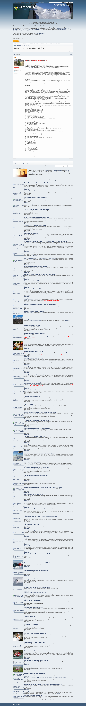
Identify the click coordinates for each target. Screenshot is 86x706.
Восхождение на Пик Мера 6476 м (33, 366)
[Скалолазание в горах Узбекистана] (18, 498)
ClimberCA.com (17, 165)
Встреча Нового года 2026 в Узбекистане (34, 343)
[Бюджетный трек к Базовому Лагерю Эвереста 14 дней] (18, 513)
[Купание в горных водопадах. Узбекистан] (18, 640)
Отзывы (26, 165)
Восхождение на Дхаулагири (31, 319)
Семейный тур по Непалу (30, 546)
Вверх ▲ (71, 704)
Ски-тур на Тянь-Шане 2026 (31, 233)
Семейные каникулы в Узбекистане (33, 607)
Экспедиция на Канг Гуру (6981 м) (33, 298)
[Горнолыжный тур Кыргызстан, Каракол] (18, 229)
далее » (70, 51)
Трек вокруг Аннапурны (30, 530)
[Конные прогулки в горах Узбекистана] (18, 646)
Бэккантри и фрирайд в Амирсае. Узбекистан (36, 570)
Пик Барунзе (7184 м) (28, 312)
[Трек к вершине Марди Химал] (18, 527)
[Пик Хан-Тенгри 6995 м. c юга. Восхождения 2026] (18, 590)
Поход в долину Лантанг (30, 444)
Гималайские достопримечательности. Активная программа (40, 516)
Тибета (28, 30)
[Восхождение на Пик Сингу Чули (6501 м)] (18, 354)
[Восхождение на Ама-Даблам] (18, 329)
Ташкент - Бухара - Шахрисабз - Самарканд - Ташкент (38, 190)
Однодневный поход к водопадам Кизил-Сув (36, 266)
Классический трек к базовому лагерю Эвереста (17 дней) (39, 274)
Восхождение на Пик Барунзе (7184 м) (34, 311)
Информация (42, 165)
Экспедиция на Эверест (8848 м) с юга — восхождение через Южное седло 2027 (45, 677)
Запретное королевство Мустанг (32, 462)
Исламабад (55, 170)
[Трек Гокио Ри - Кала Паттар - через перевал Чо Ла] (18, 557)
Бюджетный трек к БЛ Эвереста (30, 510)
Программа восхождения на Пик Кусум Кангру (38, 336)
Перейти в (52, 165)
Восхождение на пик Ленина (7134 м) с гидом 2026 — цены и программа (43, 487)
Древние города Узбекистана (32, 253)
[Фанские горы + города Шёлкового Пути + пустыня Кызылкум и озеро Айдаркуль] (18, 248)
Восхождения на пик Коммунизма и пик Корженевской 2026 (40, 304)
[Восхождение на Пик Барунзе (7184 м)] (18, 313)
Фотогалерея (35, 165)
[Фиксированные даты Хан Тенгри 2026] (18, 484)
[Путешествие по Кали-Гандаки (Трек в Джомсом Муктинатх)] (18, 416)
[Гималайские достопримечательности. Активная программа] (18, 521)
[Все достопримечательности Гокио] (18, 542)
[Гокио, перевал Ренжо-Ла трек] (18, 261)
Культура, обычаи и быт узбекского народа (35, 197)
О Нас (22, 165)
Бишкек (46, 170)
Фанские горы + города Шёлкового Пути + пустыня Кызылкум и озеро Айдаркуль (45, 241)
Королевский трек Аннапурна (32, 396)
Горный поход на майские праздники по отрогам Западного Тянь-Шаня (43, 667)
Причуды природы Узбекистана (32, 600)
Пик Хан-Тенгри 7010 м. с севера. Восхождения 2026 (37, 502)
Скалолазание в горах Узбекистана (33, 494)
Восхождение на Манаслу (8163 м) (33, 691)
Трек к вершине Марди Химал (32, 524)
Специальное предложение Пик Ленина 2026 (36, 475)
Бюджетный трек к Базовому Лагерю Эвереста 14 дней (38, 508)
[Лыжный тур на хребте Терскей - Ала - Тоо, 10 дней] (18, 187)
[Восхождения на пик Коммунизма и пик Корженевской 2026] (18, 308)
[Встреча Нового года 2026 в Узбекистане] (18, 349)
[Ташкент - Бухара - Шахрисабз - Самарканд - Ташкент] (18, 194)
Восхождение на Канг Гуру (29, 299)
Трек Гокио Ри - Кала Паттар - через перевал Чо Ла (37, 553)
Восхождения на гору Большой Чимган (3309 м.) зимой (38, 562)
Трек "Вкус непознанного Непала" (31, 526)
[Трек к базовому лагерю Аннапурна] (18, 385)
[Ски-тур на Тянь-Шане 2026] (18, 237)
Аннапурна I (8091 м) (17, 29)
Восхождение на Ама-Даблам (32, 325)
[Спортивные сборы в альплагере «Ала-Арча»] (18, 596)
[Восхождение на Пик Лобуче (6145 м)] (18, 362)
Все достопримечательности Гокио (33, 538)
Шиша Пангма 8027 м (17, 30)
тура (31, 429)
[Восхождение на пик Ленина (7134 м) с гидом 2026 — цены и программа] (18, 492)
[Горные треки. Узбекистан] (18, 628)
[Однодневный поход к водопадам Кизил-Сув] (18, 270)
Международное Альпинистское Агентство (37, 173)
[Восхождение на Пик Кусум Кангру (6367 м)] (18, 337)
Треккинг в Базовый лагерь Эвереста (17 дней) (36, 420)
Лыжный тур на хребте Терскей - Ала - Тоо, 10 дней (37, 182)
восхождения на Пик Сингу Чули (66, 352)
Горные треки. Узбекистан (31, 624)
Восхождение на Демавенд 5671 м (33, 288)
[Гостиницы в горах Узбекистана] (18, 206)
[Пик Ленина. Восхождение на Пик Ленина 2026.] (18, 472)
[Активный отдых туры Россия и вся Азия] (14, 71)
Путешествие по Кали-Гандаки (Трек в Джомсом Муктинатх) (40, 412)
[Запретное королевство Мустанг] (18, 464)
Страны (30, 165)
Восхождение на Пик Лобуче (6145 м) (34, 358)
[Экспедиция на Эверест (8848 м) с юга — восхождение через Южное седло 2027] (18, 682)
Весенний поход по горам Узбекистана (34, 673)
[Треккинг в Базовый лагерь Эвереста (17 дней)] (18, 424)
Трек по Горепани (28, 404)
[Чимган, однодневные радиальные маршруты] (18, 221)
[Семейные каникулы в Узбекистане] (18, 611)
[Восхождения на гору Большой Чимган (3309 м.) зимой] (18, 569)
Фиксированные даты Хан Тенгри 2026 (34, 482)
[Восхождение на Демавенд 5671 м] (18, 293)
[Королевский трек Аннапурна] (18, 400)
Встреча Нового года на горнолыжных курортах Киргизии (39, 453)
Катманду (60, 170)
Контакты (48, 165)
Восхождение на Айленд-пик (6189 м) (34, 374)
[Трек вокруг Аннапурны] (18, 533)
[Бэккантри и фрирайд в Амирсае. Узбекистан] (18, 573)
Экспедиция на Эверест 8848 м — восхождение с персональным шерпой (43, 684)
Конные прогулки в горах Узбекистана (34, 642)
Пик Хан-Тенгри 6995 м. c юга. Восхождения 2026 (37, 587)
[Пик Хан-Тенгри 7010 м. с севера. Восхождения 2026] (18, 506)
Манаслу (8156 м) (26, 29)
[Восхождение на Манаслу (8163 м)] (18, 693)
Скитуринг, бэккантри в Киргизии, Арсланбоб (36, 209)
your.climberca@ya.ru (40, 33)
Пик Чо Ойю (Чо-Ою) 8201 (63, 29)
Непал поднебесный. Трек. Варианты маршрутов (37, 428)
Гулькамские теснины (30, 616)
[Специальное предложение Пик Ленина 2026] (18, 479)
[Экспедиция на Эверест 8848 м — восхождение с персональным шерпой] (18, 688)
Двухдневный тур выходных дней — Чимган (36, 660)
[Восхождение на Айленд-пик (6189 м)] (18, 377)
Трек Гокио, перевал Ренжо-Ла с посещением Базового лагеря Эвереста (40, 258)
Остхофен (67, 170)
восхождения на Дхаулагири (35, 320)
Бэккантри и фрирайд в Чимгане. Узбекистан (36, 579)
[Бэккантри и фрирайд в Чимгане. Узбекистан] (18, 585)
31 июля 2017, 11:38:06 (29, 57)
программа (28, 518)
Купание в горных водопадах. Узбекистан (35, 633)
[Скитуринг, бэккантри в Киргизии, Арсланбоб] (18, 213)
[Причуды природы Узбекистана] (18, 603)
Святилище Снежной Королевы (32, 390)
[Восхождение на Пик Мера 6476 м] (18, 369)
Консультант (18, 58)
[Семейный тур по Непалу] (18, 549)
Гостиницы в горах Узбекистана (32, 204)
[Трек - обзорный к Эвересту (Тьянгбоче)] (18, 440)
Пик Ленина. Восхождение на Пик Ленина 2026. (36, 467)
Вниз (14, 54)
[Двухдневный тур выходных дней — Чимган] (18, 663)
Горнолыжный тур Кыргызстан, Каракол (35, 225)
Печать (71, 54)
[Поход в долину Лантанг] (18, 448)
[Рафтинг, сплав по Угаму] (18, 658)
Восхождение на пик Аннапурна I (33, 695)
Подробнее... (27, 189)
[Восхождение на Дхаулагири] (18, 324)
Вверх (14, 159)
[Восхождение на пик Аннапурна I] (18, 697)
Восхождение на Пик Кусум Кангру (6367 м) (35, 333)
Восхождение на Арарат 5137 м (32, 281)
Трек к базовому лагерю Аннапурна (33, 382)
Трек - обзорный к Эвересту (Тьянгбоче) (34, 436)
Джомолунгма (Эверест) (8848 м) (61, 28)
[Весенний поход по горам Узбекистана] (18, 675)
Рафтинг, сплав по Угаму (30, 650)
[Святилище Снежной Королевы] (18, 393)
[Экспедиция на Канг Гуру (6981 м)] (18, 301)
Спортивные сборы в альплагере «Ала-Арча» (36, 592)
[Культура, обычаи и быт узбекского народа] (18, 200)
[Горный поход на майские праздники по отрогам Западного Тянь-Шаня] (18, 672)
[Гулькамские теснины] (18, 619)
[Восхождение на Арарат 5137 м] (18, 284)
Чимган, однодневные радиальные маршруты (36, 217)
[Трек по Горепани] (17, 407)
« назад (66, 51)
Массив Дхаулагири (35, 29)
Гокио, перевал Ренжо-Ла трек (32, 257)
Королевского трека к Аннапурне (40, 397)
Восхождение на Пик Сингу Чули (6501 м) (35, 351)
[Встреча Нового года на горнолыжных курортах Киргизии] (18, 460)
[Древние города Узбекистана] (18, 254)
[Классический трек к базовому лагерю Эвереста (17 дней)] (18, 278)
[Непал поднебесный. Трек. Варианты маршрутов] (18, 432)
